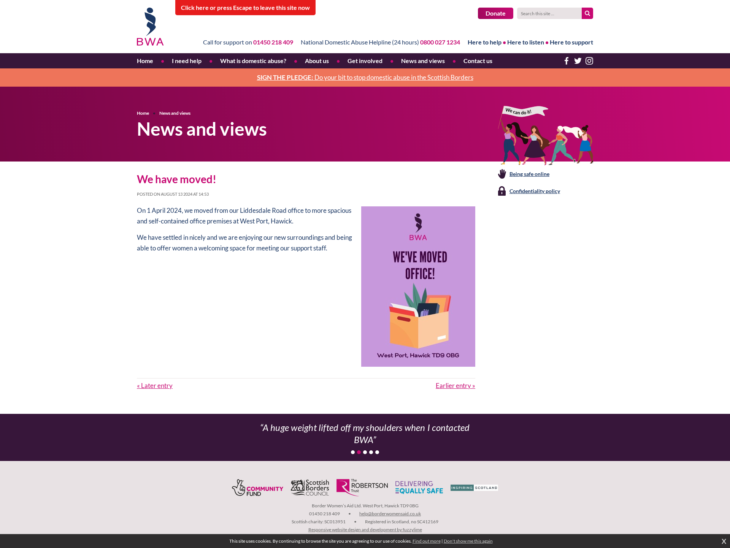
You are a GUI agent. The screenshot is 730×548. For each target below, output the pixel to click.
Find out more (427, 541)
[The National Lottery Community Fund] (257, 487)
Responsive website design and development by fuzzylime (365, 529)
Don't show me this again (468, 541)
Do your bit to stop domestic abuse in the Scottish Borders (365, 77)
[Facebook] (566, 61)
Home (143, 113)
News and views (174, 113)
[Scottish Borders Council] (310, 487)
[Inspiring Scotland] (474, 487)
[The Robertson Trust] (362, 487)
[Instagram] (589, 61)
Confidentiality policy (534, 191)
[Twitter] (578, 61)
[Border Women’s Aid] (150, 27)
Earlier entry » (455, 386)
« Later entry (155, 386)
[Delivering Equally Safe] (419, 487)
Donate (496, 13)
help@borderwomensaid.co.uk (390, 513)
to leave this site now (245, 7)
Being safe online (529, 174)
